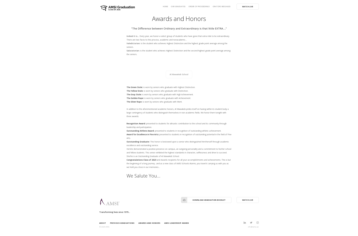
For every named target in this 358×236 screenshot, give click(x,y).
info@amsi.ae (253, 227)
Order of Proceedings (199, 6)
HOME (165, 6)
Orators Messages (222, 6)
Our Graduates (178, 6)
